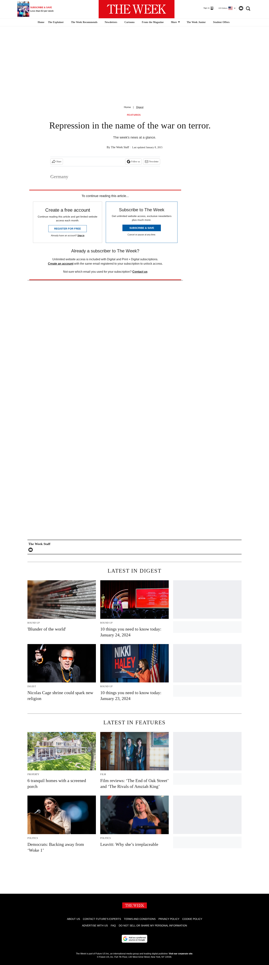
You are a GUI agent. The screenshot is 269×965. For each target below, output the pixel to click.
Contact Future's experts (102, 918)
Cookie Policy (192, 918)
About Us (73, 918)
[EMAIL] (31, 549)
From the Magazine (153, 22)
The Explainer (56, 22)
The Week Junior (196, 22)
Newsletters (111, 22)
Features (134, 115)
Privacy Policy (168, 918)
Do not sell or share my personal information (153, 925)
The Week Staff (120, 147)
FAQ (113, 925)
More (174, 22)
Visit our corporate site (181, 953)
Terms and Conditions (140, 918)
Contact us (139, 271)
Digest (139, 107)
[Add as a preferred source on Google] (134, 939)
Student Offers (221, 22)
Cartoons (129, 22)
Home (127, 107)
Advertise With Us (95, 925)
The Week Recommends (84, 22)
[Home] (40, 22)
